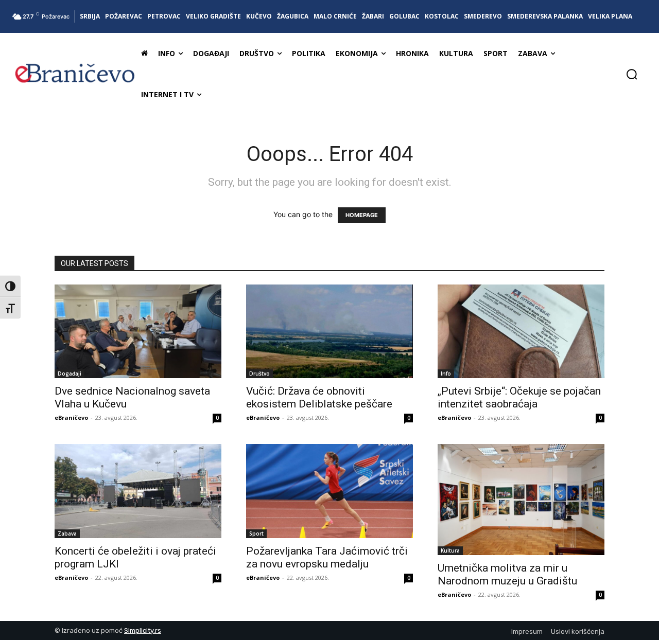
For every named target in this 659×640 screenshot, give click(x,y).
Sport (256, 533)
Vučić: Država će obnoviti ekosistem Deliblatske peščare (319, 397)
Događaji (69, 373)
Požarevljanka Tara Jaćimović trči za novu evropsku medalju (327, 557)
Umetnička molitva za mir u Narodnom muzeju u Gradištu (510, 574)
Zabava (67, 533)
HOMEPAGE (361, 215)
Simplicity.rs (142, 630)
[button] (632, 74)
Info (446, 373)
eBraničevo (71, 417)
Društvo (259, 373)
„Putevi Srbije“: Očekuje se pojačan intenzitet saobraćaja (519, 397)
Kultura (450, 550)
